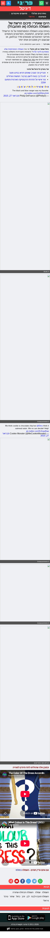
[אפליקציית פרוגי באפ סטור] (16, 917)
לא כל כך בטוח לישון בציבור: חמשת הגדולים (26, 76)
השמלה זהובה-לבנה (40, 896)
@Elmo (40, 426)
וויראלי (32, 17)
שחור (12, 896)
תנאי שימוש (39, 929)
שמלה (38, 892)
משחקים (42, 17)
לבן (28, 896)
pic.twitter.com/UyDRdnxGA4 (37, 93)
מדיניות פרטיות (29, 929)
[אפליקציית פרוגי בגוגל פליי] (35, 917)
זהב (23, 896)
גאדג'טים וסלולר (38, 13)
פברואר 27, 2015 (11, 95)
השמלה (45, 892)
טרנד (6, 896)
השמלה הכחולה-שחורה (23, 892)
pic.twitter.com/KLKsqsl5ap (37, 431)
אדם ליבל (46, 44)
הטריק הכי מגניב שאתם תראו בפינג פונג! (27, 73)
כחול (18, 896)
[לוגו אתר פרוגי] (25, 3)
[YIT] (15, 928)
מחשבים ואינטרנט (19, 13)
